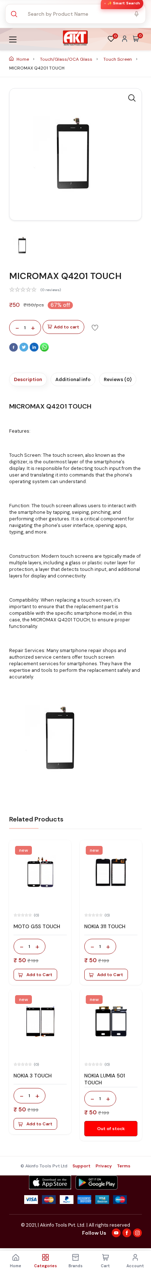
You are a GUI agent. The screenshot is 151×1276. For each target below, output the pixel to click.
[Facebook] (14, 350)
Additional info (73, 379)
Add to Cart (39, 975)
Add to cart (66, 327)
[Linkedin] (35, 350)
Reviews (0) (118, 379)
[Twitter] (24, 350)
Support (82, 1166)
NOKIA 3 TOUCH (33, 1075)
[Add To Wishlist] (95, 327)
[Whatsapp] (44, 350)
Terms (123, 1166)
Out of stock (111, 1129)
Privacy (104, 1166)
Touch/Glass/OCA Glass (66, 59)
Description (28, 379)
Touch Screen (118, 59)
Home (22, 59)
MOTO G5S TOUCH (37, 926)
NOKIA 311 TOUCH (104, 926)
